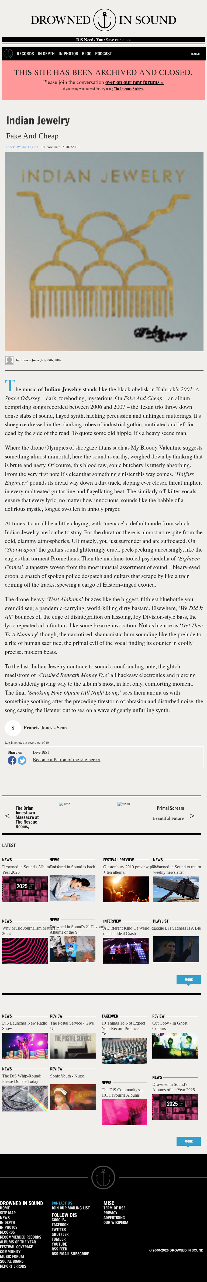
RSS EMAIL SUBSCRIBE (70, 1254)
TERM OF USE (114, 1208)
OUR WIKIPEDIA (116, 1222)
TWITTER (59, 1229)
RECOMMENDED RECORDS (20, 1237)
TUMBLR (58, 1239)
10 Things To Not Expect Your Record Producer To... (123, 1028)
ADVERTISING (114, 1217)
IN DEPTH (7, 1222)
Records (25, 53)
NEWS (5, 1217)
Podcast (103, 53)
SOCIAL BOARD (11, 1261)
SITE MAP (8, 1213)
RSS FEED (59, 1249)
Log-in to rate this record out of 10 (27, 742)
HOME (5, 1208)
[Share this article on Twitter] (22, 760)
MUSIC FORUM (12, 1256)
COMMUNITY (10, 1251)
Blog (86, 53)
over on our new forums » (134, 82)
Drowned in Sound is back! (73, 867)
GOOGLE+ (59, 1220)
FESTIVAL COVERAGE (16, 1247)
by (27, 360)
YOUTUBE (59, 1244)
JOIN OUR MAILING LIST (71, 1208)
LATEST (9, 845)
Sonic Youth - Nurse (67, 1076)
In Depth (46, 53)
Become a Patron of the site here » (67, 759)
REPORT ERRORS (13, 1266)
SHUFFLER (60, 1234)
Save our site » (103, 39)
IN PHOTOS (9, 1227)
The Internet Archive (128, 88)
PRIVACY (111, 1213)
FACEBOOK (60, 1224)
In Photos (68, 53)
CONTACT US (62, 1203)
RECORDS (7, 1232)
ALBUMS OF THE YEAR (18, 1242)
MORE (189, 979)
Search (195, 54)
